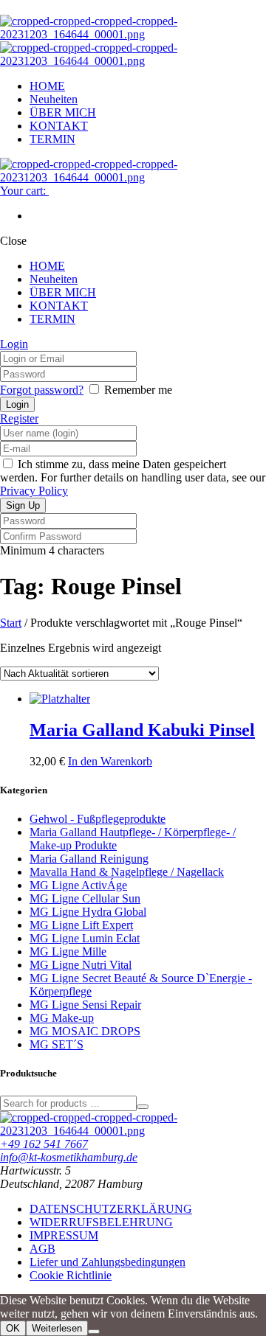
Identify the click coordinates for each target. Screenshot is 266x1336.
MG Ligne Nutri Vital (81, 964)
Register (19, 418)
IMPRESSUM (64, 1235)
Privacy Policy (34, 490)
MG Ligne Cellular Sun (85, 898)
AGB (42, 1248)
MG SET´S (56, 1044)
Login (14, 344)
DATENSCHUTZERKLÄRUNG (111, 1209)
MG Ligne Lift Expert (81, 925)
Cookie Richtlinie (71, 1275)
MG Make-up (62, 1018)
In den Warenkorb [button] (110, 761)
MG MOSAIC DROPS (85, 1031)
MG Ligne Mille (68, 951)
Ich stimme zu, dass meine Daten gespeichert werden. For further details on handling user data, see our (132, 477)
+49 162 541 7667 (44, 1144)
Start (10, 622)
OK (13, 1328)
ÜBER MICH (63, 112)
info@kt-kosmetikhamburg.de (68, 1157)
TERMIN (52, 139)
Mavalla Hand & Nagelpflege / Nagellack (127, 872)
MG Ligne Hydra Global (88, 911)
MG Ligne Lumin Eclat (85, 938)
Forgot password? (41, 389)
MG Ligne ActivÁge (78, 885)
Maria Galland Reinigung (89, 858)
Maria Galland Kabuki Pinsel (142, 730)
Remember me (138, 389)
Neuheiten (54, 99)
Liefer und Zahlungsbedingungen (107, 1262)
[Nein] (94, 1331)
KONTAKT (59, 125)
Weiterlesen (57, 1328)
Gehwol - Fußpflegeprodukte (98, 819)
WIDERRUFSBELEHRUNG (101, 1222)
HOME (47, 86)
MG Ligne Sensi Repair (85, 1004)
